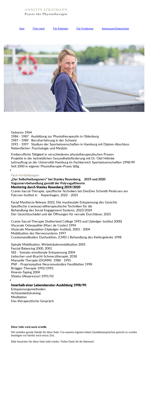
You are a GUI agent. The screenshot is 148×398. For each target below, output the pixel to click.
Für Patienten (60, 28)
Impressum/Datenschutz (115, 28)
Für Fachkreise (85, 28)
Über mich (39, 28)
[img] (74, 11)
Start (21, 28)
